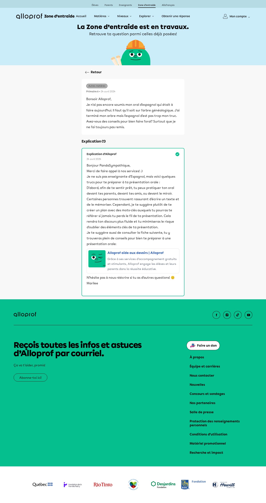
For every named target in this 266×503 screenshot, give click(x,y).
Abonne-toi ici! (30, 378)
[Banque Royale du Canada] (193, 484)
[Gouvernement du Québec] (42, 484)
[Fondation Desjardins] (163, 484)
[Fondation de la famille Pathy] (73, 484)
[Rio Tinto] (103, 485)
